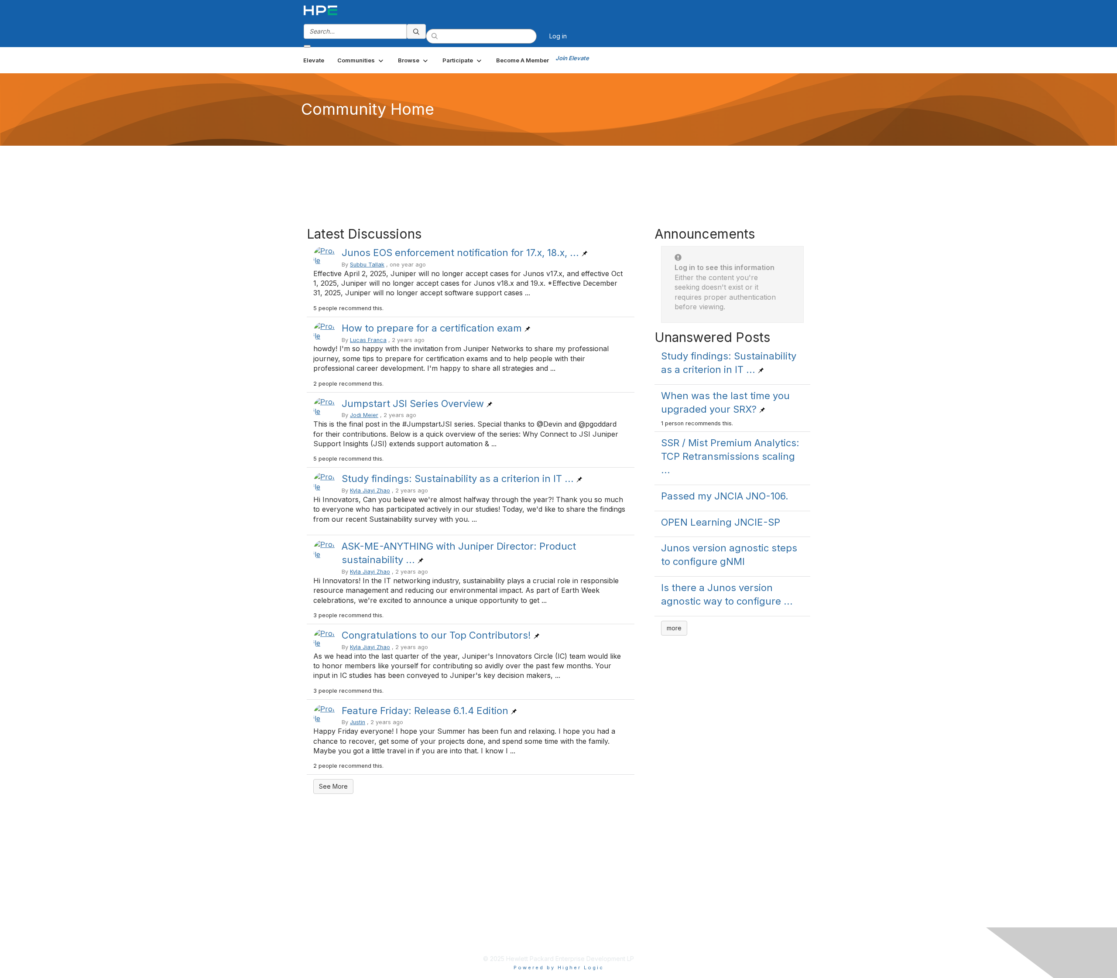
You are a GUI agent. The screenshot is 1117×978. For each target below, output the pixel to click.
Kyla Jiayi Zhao (370, 490)
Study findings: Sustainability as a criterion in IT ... (458, 478)
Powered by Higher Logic (559, 967)
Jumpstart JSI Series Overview (413, 403)
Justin (357, 722)
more (674, 628)
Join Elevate (572, 58)
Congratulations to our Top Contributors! (436, 635)
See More (333, 786)
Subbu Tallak (367, 264)
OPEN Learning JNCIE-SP (720, 522)
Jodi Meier (364, 415)
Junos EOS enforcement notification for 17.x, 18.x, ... (460, 252)
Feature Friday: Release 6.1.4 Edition (425, 710)
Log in (558, 36)
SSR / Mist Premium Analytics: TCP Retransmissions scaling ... (730, 456)
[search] (416, 31)
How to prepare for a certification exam (432, 328)
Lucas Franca (368, 340)
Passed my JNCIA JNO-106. (724, 496)
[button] (361, 60)
